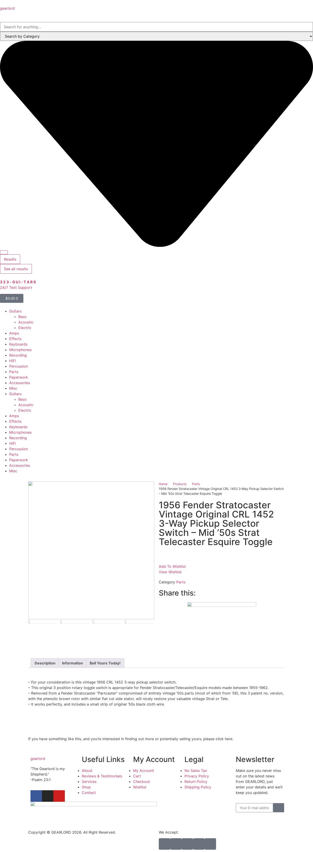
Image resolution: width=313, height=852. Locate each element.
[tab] (45, 663)
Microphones (20, 349)
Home (163, 484)
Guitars (15, 311)
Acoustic (25, 322)
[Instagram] (47, 796)
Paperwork (18, 377)
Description (45, 663)
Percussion (18, 366)
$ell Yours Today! (105, 663)
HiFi (12, 360)
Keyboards (18, 344)
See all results (16, 269)
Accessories (19, 382)
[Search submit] (4, 252)
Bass (22, 316)
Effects (15, 338)
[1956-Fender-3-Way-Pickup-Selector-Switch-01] (91, 550)
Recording (18, 355)
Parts (13, 371)
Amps (14, 333)
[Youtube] (59, 796)
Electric (24, 327)
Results (10, 259)
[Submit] (278, 807)
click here (224, 739)
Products (180, 484)
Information (72, 663)
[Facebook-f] (36, 796)
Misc (13, 388)
